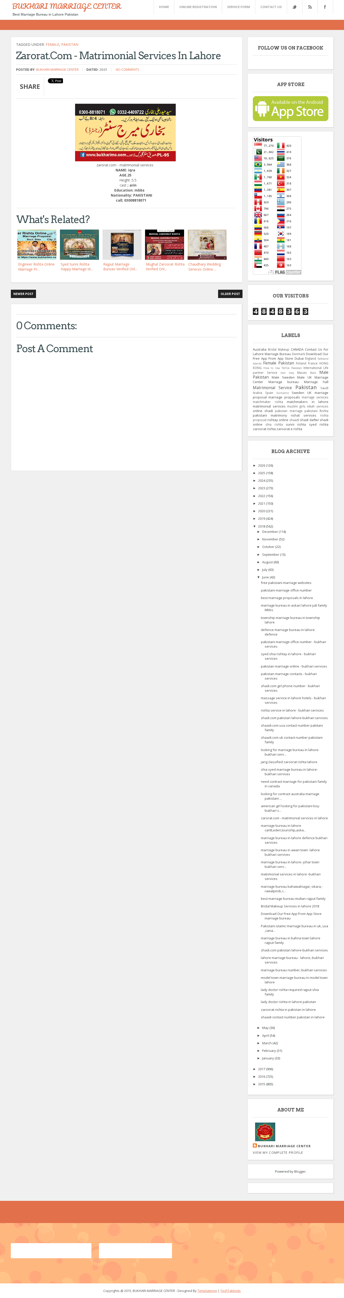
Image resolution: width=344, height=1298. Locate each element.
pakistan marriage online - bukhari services (294, 666)
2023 (262, 488)
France (313, 363)
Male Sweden (283, 377)
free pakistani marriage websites (286, 582)
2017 (262, 1069)
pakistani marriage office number (286, 590)
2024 (262, 480)
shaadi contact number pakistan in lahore (293, 1017)
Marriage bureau (283, 382)
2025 (262, 473)
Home (164, 7)
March (267, 1043)
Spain (269, 393)
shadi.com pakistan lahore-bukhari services (294, 718)
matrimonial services (269, 406)
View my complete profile (278, 1152)
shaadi (294, 420)
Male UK (304, 377)
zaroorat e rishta (289, 429)
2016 (262, 1076)
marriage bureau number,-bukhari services (294, 970)
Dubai (299, 358)
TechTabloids (230, 1290)
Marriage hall (316, 382)
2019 (262, 518)
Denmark (298, 354)
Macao (302, 372)
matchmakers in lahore (307, 401)
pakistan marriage (288, 411)
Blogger (300, 1171)
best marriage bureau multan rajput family (293, 898)
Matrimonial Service (272, 387)
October (268, 546)
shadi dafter (309, 420)
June (266, 577)
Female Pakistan (278, 363)
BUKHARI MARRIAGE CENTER (66, 6)
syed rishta (318, 424)
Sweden (298, 392)
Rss (309, 7)
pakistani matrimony (270, 415)
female (52, 44)
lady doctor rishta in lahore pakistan (288, 1001)
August (267, 562)
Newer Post (23, 294)
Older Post (230, 294)
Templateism (207, 1290)
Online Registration (198, 7)
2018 (262, 526)
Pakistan (69, 44)
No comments (127, 69)
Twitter (294, 7)
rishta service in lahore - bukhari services (292, 710)
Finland (301, 363)
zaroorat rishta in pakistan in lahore (288, 1009)
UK (309, 392)
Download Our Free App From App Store (290, 356)
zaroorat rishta (264, 429)
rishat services (303, 415)
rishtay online (278, 420)
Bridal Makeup (278, 349)
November (270, 539)
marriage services (315, 397)
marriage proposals (284, 397)
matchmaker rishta (268, 402)
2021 (262, 503)
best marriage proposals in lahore (287, 598)
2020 (262, 511)
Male (313, 373)
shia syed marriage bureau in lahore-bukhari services (289, 771)
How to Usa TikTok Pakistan (282, 368)
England (310, 358)
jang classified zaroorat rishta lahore (289, 762)
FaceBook (324, 7)
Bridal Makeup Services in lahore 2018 (290, 906)
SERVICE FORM (238, 7)
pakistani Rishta (316, 411)
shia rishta (274, 424)
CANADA (297, 349)
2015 (262, 1084)
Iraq (291, 373)
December (270, 531)
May (265, 1027)
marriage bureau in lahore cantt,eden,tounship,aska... (283, 827)
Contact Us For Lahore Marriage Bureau (290, 351)
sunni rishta (296, 424)
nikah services (317, 406)
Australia (259, 349)
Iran (283, 373)
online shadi (263, 411)
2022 (262, 496)
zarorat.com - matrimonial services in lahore (294, 818)
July (265, 569)
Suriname (282, 393)
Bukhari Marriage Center (57, 69)
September (271, 554)
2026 (262, 465)
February (269, 1050)
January (268, 1058)
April (266, 1035)
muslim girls (296, 406)
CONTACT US (271, 7)
